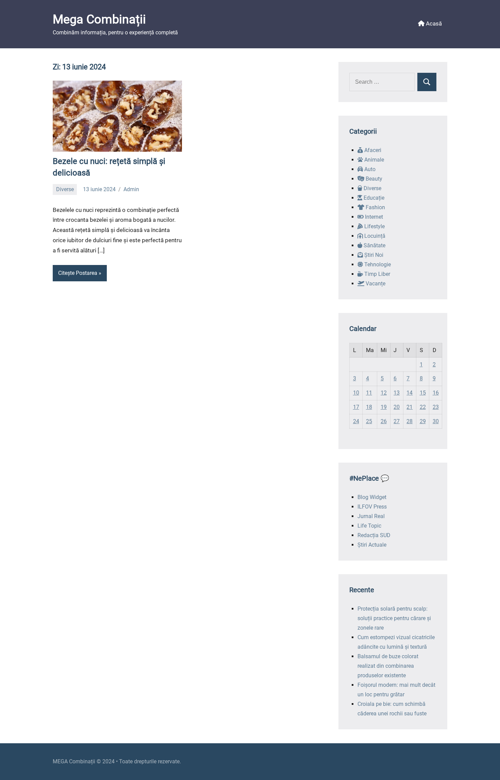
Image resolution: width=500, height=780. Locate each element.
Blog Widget (371, 497)
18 (369, 407)
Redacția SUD (373, 535)
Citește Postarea (77, 273)
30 (436, 421)
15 (423, 392)
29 (423, 421)
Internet (373, 217)
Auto (369, 169)
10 (356, 392)
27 (397, 421)
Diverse (65, 189)
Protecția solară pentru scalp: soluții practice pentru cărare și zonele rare (394, 618)
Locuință (374, 236)
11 (369, 392)
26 (384, 421)
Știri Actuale (371, 545)
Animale (373, 159)
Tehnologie (377, 264)
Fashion (374, 207)
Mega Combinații (99, 19)
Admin (131, 189)
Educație (373, 198)
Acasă (433, 23)
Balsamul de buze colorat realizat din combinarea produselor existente (387, 666)
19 (384, 407)
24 (356, 421)
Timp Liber (376, 274)
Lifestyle (374, 226)
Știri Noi (373, 255)
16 (436, 392)
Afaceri (372, 150)
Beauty (373, 179)
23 (436, 407)
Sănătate (373, 245)
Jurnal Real (371, 516)
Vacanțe (374, 283)
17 (356, 407)
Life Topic (369, 525)
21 (409, 407)
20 (397, 407)
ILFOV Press (372, 506)
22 (423, 407)
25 (369, 421)
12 (384, 392)
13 (397, 392)
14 (409, 392)
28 (409, 421)
